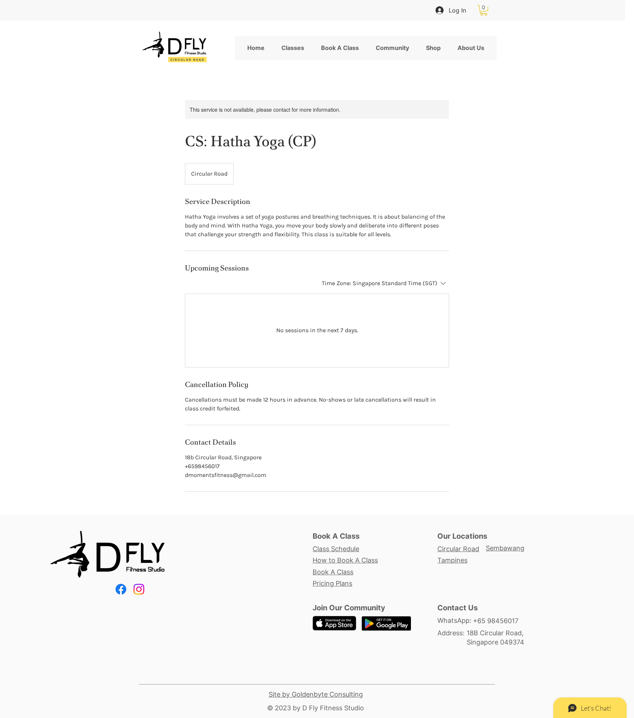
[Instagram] (139, 589)
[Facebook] (121, 589)
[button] (483, 10)
